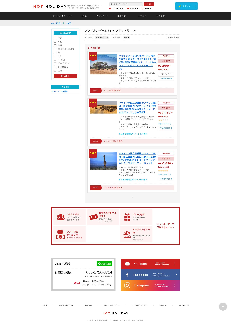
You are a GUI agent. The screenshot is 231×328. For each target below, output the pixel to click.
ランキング (102, 16)
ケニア (68, 23)
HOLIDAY (50, 6)
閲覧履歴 (148, 9)
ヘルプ (44, 305)
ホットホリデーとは (62, 16)
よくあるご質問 (117, 9)
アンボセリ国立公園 (112, 90)
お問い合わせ (184, 305)
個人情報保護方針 (66, 305)
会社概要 (163, 305)
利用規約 (88, 305)
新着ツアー (122, 16)
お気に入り (134, 9)
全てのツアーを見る (60, 91)
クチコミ (142, 16)
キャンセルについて (112, 305)
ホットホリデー (56, 23)
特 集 (84, 16)
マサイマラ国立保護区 (113, 141)
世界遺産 (160, 16)
